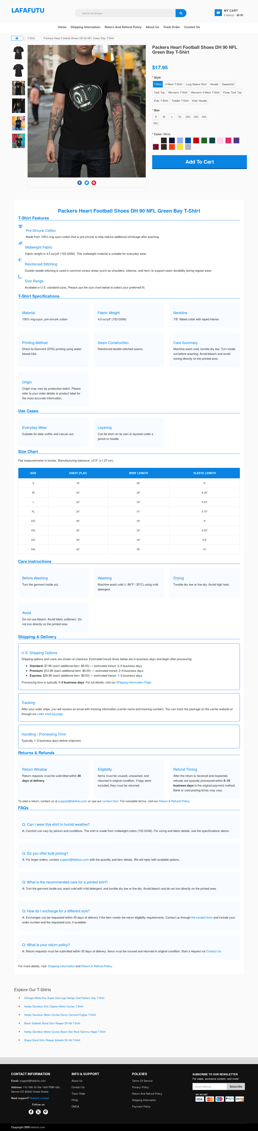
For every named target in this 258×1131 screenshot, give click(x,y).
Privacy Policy (140, 1087)
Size (157, 110)
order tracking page (50, 714)
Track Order (171, 27)
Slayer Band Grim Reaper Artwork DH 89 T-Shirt (52, 1040)
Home (62, 27)
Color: (162, 134)
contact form (110, 801)
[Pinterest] (93, 182)
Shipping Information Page (134, 682)
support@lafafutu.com (72, 801)
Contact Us (192, 27)
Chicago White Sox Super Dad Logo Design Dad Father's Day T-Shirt (64, 998)
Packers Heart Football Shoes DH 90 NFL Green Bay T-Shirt (79, 38)
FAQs (75, 1100)
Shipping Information (85, 27)
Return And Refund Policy (123, 27)
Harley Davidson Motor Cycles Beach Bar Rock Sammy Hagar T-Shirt (65, 1032)
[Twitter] (86, 182)
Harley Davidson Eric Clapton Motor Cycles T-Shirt (53, 1006)
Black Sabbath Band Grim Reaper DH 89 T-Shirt (52, 1023)
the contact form (202, 917)
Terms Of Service (142, 1081)
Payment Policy (141, 1106)
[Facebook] (79, 182)
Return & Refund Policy (174, 801)
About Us (77, 1081)
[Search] (181, 13)
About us (152, 27)
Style (157, 77)
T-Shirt (31, 38)
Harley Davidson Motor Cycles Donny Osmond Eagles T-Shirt (60, 1015)
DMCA (75, 1106)
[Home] (28, 10)
